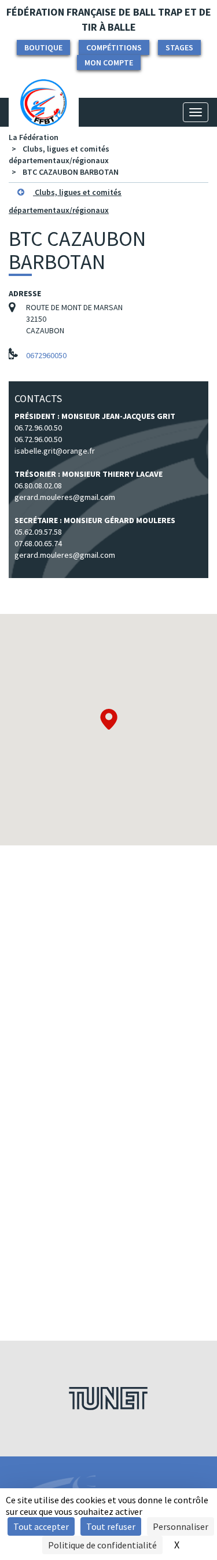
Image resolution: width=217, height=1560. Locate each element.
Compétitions (114, 47)
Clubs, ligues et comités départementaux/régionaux (65, 201)
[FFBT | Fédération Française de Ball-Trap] (43, 112)
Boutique (43, 47)
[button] (108, 719)
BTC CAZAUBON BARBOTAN (71, 172)
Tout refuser (110, 1526)
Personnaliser (180, 1526)
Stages (179, 47)
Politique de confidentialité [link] (102, 1545)
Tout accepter (41, 1526)
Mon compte (108, 62)
